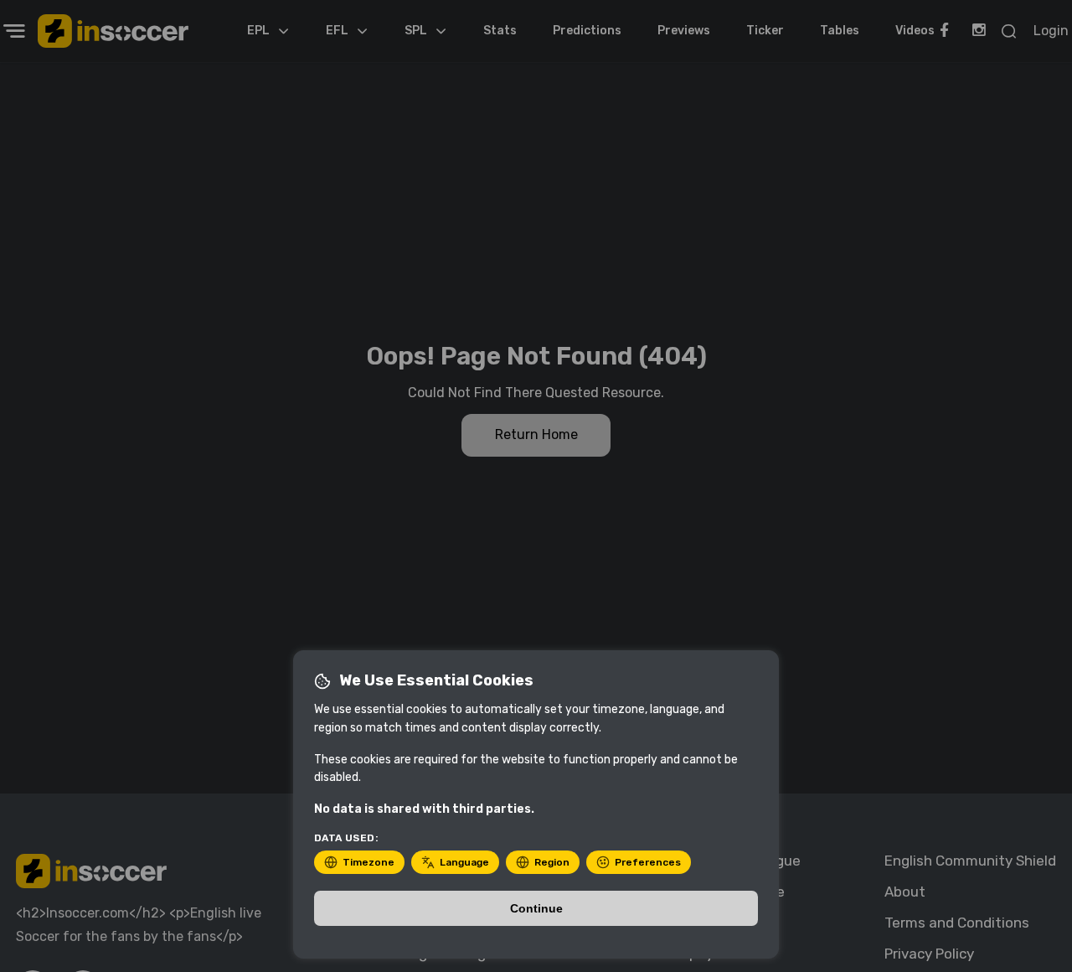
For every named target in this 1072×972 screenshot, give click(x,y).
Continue (536, 908)
